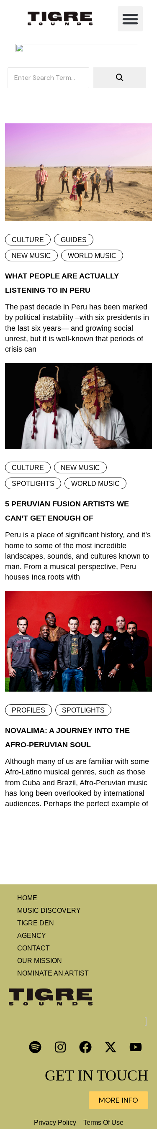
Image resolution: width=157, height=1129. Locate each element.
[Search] (119, 77)
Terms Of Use (103, 1122)
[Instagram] (60, 1047)
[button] (130, 18)
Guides (74, 239)
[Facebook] (85, 1047)
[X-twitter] (110, 1047)
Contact (33, 948)
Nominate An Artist (53, 973)
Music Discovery (49, 910)
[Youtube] (135, 1047)
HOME (27, 898)
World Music (92, 255)
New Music (31, 255)
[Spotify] (35, 1047)
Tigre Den (35, 923)
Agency (31, 935)
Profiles (28, 710)
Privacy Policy (55, 1122)
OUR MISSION (39, 960)
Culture (28, 239)
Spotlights (33, 483)
